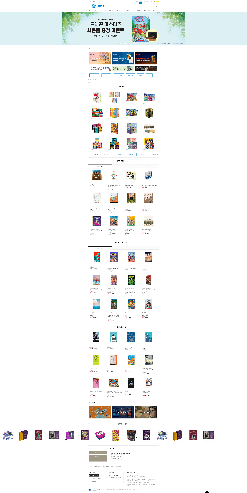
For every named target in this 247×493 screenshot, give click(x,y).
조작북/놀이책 (110, 10)
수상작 (140, 75)
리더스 (120, 10)
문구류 (138, 10)
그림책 (116, 10)
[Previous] (84, 28)
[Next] (163, 28)
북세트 (104, 10)
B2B (153, 10)
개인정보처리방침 (106, 466)
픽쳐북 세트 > (132, 154)
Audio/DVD (144, 10)
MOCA (149, 75)
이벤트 (99, 10)
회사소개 (90, 466)
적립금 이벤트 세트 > (108, 154)
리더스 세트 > (143, 154)
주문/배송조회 (145, 1)
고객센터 (94, 1)
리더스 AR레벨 (106, 75)
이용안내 (100, 466)
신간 (92, 10)
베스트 (96, 10)
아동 (124, 10)
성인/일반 (133, 10)
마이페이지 (151, 1)
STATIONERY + (123, 424)
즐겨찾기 (90, 1)
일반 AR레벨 (130, 75)
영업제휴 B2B (118, 466)
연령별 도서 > (98, 456)
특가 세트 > (120, 154)
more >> (128, 161)
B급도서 (149, 10)
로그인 (136, 1)
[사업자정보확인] (136, 482)
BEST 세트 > (95, 154)
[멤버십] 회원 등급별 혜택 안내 (117, 454)
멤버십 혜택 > (98, 452)
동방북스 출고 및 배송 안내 (116, 456)
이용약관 (95, 466)
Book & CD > (98, 459)
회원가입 (140, 1)
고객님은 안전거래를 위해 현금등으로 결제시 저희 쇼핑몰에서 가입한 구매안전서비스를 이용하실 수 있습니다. (120, 489)
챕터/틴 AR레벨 (119, 75)
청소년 (128, 10)
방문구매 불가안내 (115, 458)
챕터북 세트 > (155, 154)
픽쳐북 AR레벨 (94, 75)
